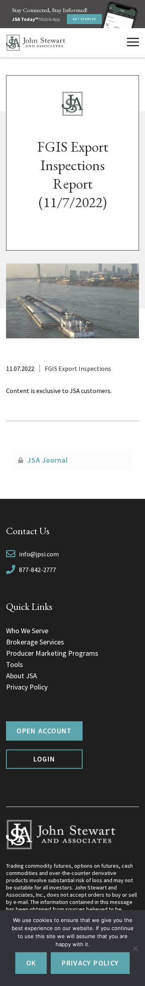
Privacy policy (90, 962)
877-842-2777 (37, 570)
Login (44, 759)
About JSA (21, 675)
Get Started (84, 19)
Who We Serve (27, 630)
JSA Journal (47, 460)
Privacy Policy (27, 687)
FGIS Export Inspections (78, 368)
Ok (31, 962)
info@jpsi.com (39, 554)
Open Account (44, 730)
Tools (14, 664)
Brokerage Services (35, 641)
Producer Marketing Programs (52, 653)
